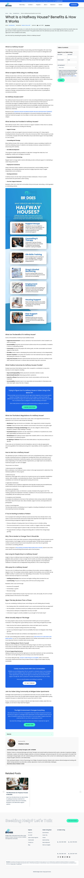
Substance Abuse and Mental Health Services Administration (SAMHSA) (33, 111)
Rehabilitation (16, 13)
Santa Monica (45, 832)
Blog (10, 13)
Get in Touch (73, 820)
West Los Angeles (46, 845)
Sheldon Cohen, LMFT (26, 25)
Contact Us (30, 842)
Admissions (74, 4)
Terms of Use (68, 75)
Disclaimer (47, 25)
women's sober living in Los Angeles (29, 657)
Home (6, 13)
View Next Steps (29, 724)
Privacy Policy (13, 864)
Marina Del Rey (45, 840)
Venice (44, 837)
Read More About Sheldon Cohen (15, 763)
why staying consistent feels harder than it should (29, 547)
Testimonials (31, 840)
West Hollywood (46, 842)
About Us (30, 832)
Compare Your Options (29, 407)
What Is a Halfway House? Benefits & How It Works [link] (31, 13)
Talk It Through (30, 683)
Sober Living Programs (33, 837)
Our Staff (30, 835)
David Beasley (12, 25)
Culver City (44, 835)
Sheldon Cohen (23, 744)
